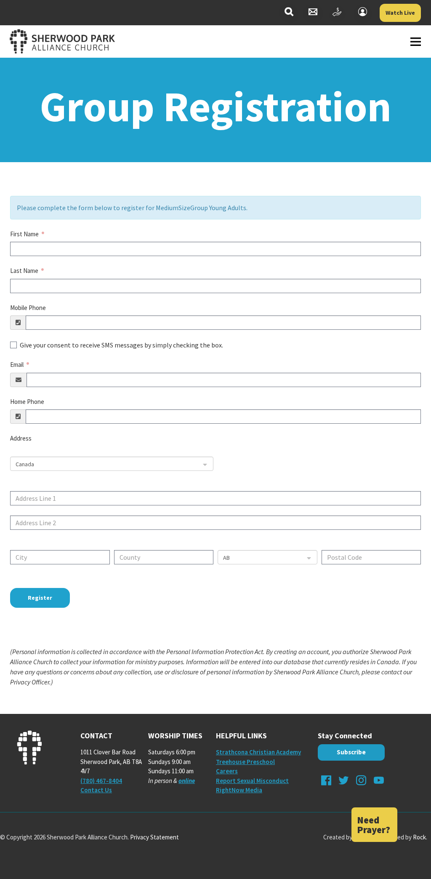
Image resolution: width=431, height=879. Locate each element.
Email (17, 365)
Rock (419, 837)
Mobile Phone (28, 308)
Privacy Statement (154, 837)
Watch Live (400, 12)
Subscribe (351, 752)
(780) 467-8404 (101, 781)
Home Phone (27, 402)
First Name (25, 234)
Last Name (25, 271)
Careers (227, 771)
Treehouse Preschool (245, 762)
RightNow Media (239, 790)
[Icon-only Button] (289, 13)
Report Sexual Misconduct (252, 781)
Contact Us (96, 790)
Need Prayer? (373, 825)
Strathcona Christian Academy (258, 752)
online (186, 781)
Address (21, 438)
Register (40, 597)
